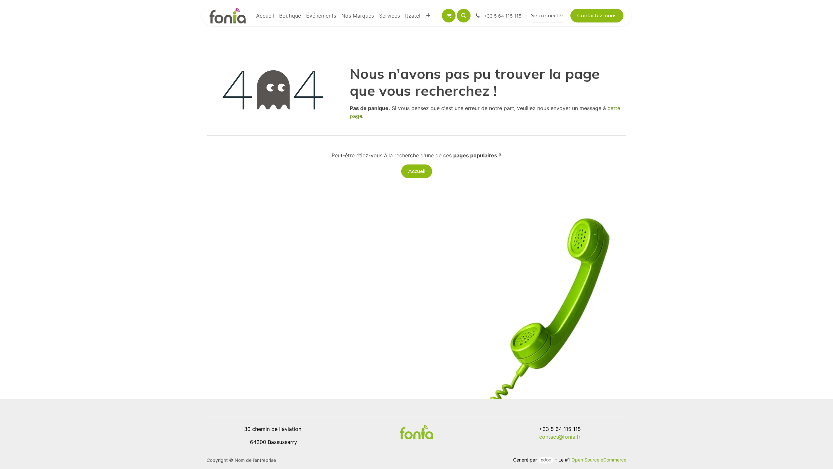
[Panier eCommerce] (449, 15)
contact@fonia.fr (559, 436)
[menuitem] (265, 15)
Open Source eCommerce (598, 459)
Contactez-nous (597, 15)
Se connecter (547, 15)
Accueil (416, 171)
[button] (464, 15)
